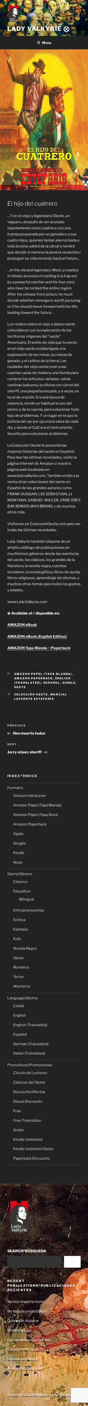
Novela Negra (24, 948)
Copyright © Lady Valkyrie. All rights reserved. (42, 1394)
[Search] (72, 1262)
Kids (17, 939)
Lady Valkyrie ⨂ (38, 28)
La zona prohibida (22, 1358)
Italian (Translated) (29, 1053)
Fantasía (20, 929)
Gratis (18, 1130)
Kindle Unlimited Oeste (33, 1149)
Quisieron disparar (23, 1320)
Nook (17, 862)
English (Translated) (30, 1025)
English (19, 1015)
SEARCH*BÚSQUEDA (26, 1251)
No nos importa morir (25, 1301)
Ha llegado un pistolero (27, 1311)
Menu (46, 43)
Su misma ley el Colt (24, 1368)
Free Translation (27, 1120)
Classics (20, 881)
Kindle (69, 682)
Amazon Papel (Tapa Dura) (35, 815)
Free (17, 1111)
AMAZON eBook (22, 625)
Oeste (20, 687)
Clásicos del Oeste (29, 1082)
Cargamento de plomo (26, 1349)
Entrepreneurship (28, 910)
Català (18, 1006)
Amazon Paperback (33, 678)
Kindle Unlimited (27, 1139)
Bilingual (26, 899)
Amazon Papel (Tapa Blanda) (43, 674)
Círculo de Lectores (30, 1073)
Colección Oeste (31, 694)
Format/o (15, 788)
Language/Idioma (22, 998)
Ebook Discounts (27, 1101)
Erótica (19, 920)
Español (52, 682)
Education (22, 891)
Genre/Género (19, 874)
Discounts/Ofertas (29, 1092)
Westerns (21, 986)
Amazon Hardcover (29, 795)
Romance (21, 967)
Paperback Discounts (31, 1158)
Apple (18, 834)
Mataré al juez (19, 1330)
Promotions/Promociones (29, 1065)
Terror (18, 977)
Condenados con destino (28, 1340)
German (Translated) (30, 1044)
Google (19, 843)
